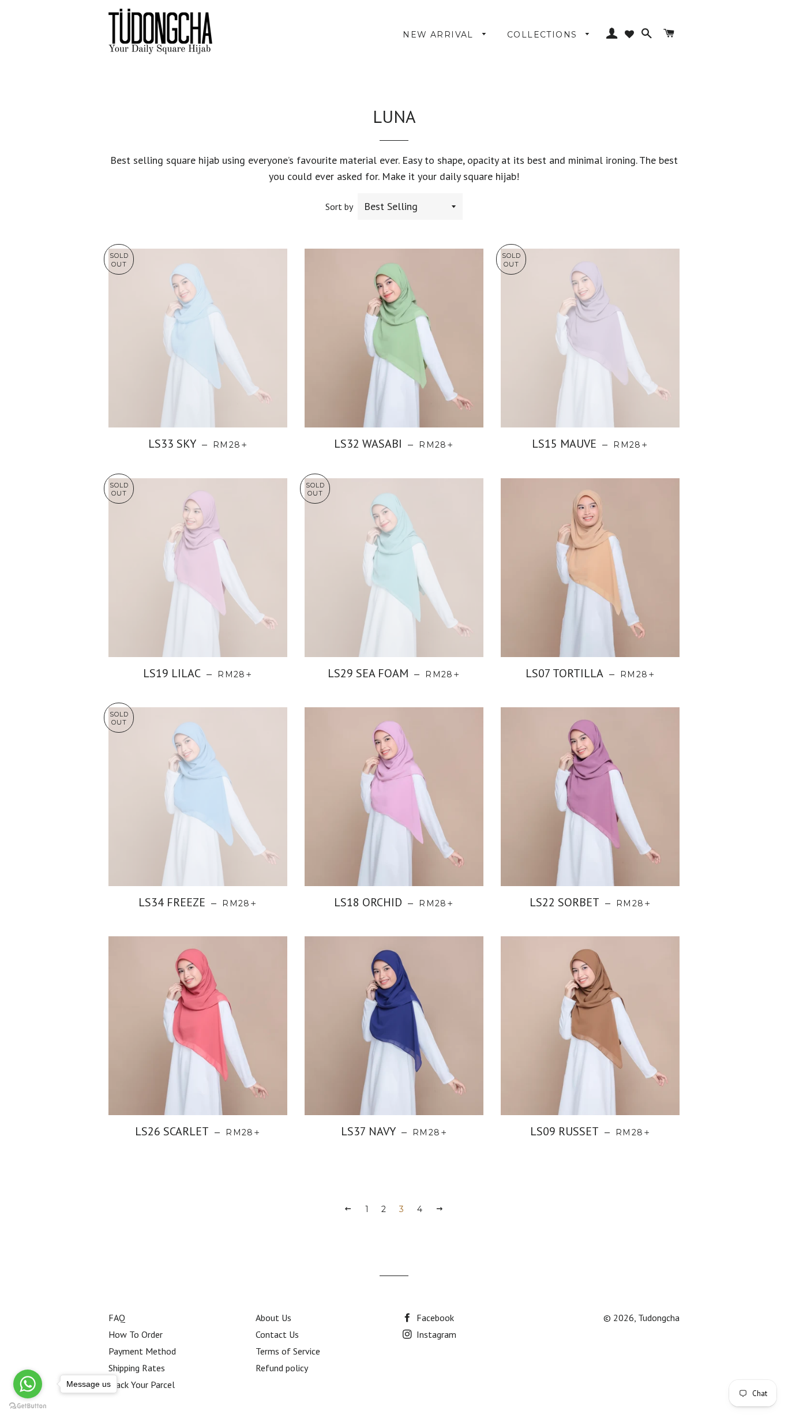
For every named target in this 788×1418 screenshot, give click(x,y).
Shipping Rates (136, 1368)
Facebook (434, 1317)
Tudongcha (659, 1317)
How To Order (135, 1334)
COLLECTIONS (543, 34)
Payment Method (142, 1351)
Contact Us (277, 1334)
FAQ (116, 1317)
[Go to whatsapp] (27, 1384)
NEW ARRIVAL (439, 34)
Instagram (435, 1334)
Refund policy (282, 1368)
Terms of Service (288, 1351)
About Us (273, 1317)
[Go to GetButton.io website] (27, 1406)
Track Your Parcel (141, 1384)
